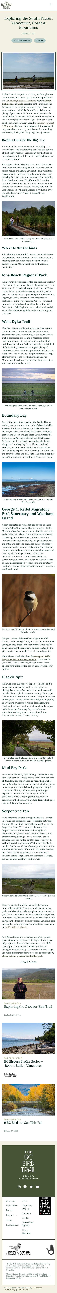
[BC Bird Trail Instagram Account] (19, 1187)
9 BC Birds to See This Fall (23, 1123)
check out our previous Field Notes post (22, 956)
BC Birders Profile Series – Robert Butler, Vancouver (23, 1063)
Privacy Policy (10, 1290)
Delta (20, 104)
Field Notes (11, 1205)
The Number (37, 1288)
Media (25, 1218)
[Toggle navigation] (51, 5)
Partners (26, 1213)
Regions (10, 1215)
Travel (39, 40)
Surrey (47, 100)
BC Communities (22, 40)
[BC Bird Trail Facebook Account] (25, 1187)
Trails (9, 1220)
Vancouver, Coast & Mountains (21, 100)
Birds (8, 1210)
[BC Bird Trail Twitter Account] (31, 1187)
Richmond (7, 104)
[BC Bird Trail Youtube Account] (37, 1187)
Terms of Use (22, 1290)
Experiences (12, 1225)
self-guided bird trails (16, 927)
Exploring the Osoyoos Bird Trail (28, 1006)
